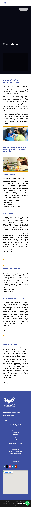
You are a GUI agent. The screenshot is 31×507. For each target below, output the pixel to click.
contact (23, 9)
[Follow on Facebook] (4, 466)
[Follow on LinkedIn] (13, 466)
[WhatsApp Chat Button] (27, 503)
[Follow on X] (7, 466)
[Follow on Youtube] (16, 466)
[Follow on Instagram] (10, 466)
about (15, 9)
